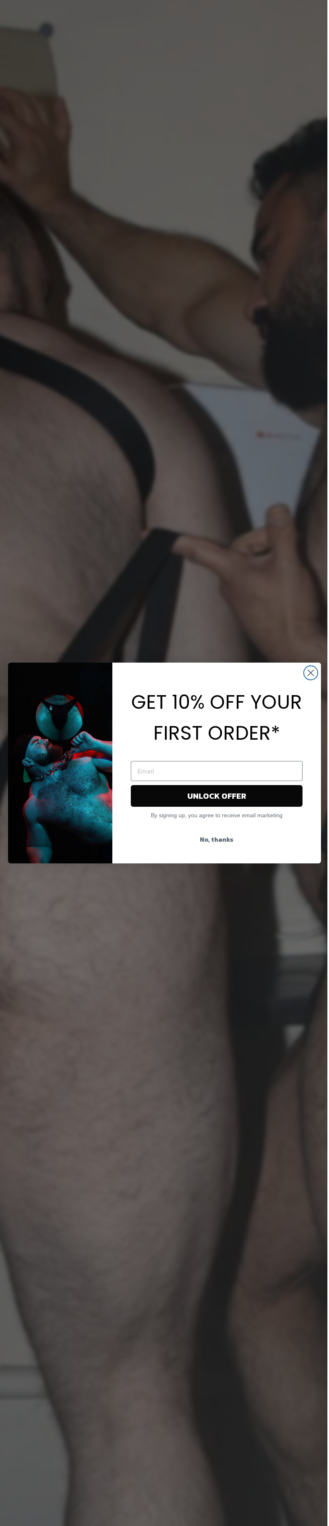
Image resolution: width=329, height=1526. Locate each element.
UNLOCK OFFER (216, 796)
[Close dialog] (311, 673)
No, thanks (217, 839)
